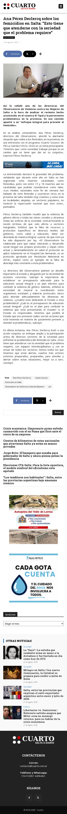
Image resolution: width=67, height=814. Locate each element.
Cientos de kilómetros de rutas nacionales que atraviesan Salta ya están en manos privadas (31, 443)
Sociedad (9, 37)
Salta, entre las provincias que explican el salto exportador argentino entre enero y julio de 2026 (43, 694)
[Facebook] (29, 798)
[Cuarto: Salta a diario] (24, 6)
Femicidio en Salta (13, 382)
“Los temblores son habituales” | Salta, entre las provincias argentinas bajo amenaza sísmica (32, 480)
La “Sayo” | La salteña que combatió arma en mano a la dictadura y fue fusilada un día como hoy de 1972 (42, 654)
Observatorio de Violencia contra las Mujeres (24, 387)
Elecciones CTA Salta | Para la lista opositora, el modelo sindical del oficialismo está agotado (33, 468)
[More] (40, 54)
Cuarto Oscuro (41, 378)
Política (26, 707)
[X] (38, 798)
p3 (50, 387)
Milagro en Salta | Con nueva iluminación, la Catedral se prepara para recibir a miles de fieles (42, 674)
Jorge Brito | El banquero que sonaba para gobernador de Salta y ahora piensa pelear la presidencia (33, 455)
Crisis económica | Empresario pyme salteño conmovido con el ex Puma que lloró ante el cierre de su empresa (33, 431)
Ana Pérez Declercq (22, 378)
